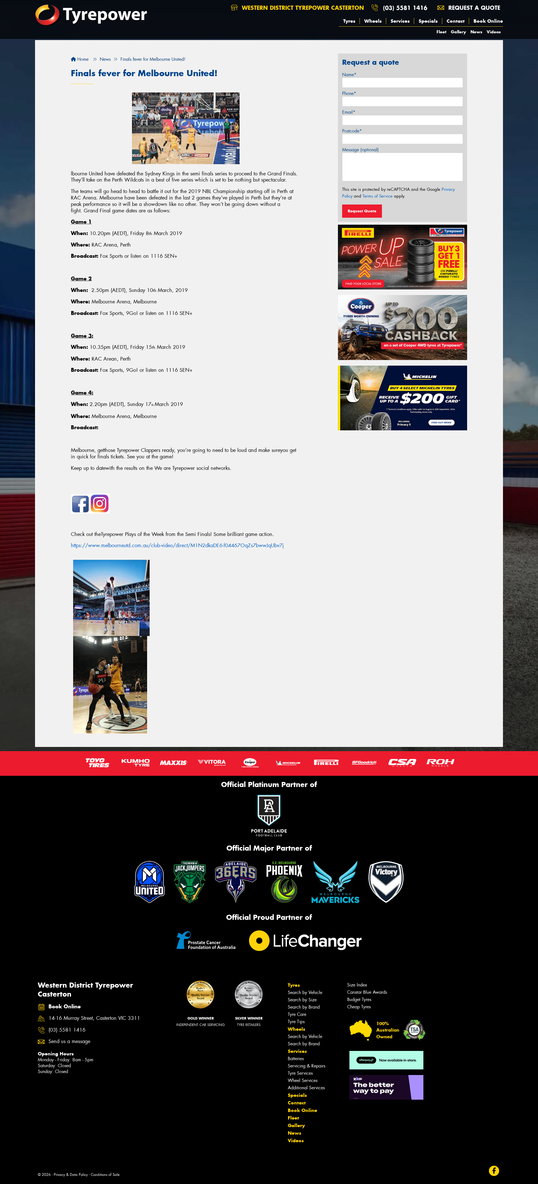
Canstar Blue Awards (367, 992)
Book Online (488, 21)
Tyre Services (300, 1073)
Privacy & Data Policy (71, 1174)
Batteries (296, 1059)
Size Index (357, 985)
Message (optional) (360, 150)
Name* (349, 75)
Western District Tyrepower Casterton (302, 7)
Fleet (441, 31)
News (476, 31)
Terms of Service (378, 196)
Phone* (349, 93)
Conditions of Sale (105, 1174)
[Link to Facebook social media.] (494, 1171)
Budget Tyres (359, 999)
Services (400, 21)
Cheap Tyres (359, 1007)
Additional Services (306, 1088)
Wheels (373, 21)
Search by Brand (304, 1007)
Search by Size (302, 1000)
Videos (494, 31)
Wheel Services (302, 1080)
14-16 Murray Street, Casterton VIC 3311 (94, 1018)
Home (82, 59)
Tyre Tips (296, 1022)
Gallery (458, 31)
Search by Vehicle (305, 992)
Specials (428, 21)
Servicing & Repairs (306, 1066)
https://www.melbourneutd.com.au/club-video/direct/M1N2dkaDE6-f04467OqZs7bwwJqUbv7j (177, 545)
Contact (456, 21)
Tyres (349, 21)
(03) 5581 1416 (405, 7)
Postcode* (352, 131)
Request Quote (362, 210)
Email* (348, 112)
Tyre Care (297, 1014)
